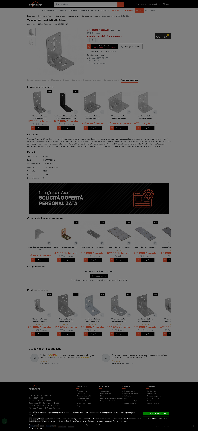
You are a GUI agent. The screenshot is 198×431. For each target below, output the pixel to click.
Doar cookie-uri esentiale (156, 418)
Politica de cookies (120, 421)
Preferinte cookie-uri (36, 428)
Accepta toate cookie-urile (156, 414)
